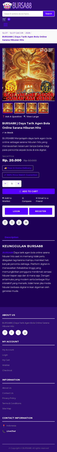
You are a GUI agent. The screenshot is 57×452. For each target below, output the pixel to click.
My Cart (6, 360)
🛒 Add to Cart (28, 191)
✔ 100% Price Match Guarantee (20, 175)
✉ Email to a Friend (42, 199)
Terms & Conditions (11, 403)
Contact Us (7, 393)
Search (48, 14)
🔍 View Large (31, 116)
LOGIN (16, 211)
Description (11, 237)
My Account (8, 349)
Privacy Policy (9, 398)
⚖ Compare (26, 199)
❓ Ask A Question (12, 116)
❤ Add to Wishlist (7, 199)
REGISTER (40, 211)
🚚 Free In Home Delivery (17, 168)
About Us (6, 388)
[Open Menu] (5, 24)
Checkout (7, 370)
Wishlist (6, 365)
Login (5, 355)
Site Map (6, 408)
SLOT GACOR (16, 33)
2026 (28, 33)
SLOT (5, 33)
